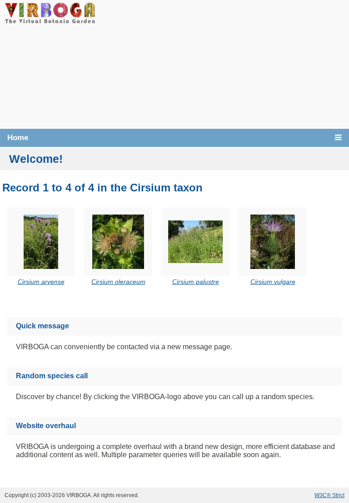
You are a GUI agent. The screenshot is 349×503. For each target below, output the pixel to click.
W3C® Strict (329, 495)
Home (17, 137)
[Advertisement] (222, 63)
